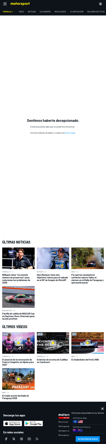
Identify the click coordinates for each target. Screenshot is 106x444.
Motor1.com (63, 422)
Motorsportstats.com (68, 435)
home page (70, 132)
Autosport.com (65, 430)
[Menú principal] (5, 4)
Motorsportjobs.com (67, 426)
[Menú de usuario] (100, 4)
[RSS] (37, 439)
